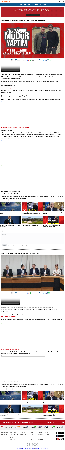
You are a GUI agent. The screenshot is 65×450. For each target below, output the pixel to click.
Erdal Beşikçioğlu (4, 200)
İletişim (23, 448)
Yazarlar (39, 436)
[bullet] (19, 245)
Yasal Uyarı (46, 448)
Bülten (29, 4)
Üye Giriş (46, 432)
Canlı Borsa (22, 432)
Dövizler (31, 434)
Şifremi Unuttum (48, 436)
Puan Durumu (33, 427)
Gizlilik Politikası (28, 448)
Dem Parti (9, 388)
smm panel (12, 439)
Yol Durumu (52, 427)
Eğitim (36, 4)
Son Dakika (12, 437)
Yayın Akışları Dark (14, 434)
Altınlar (31, 432)
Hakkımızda (19, 448)
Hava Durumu (25, 427)
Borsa (2, 427)
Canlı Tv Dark (13, 432)
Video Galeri (40, 434)
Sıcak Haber (40, 439)
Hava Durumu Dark (4, 432)
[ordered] (17, 245)
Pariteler (46, 427)
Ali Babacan (3, 388)
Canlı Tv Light (3, 436)
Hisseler (40, 427)
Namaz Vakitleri (9, 427)
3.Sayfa (20, 4)
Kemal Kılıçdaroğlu (16, 388)
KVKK (36, 448)
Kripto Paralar (60, 427)
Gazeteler (17, 427)
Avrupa (24, 4)
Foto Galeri (40, 432)
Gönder (4, 245)
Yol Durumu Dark (4, 434)
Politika (44, 4)
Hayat (40, 4)
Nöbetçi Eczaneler (14, 436)
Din (32, 4)
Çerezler (32, 448)
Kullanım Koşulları (40, 448)
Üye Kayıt (47, 434)
